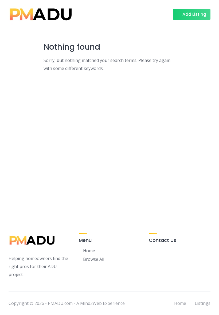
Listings (202, 303)
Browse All (93, 259)
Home (89, 251)
